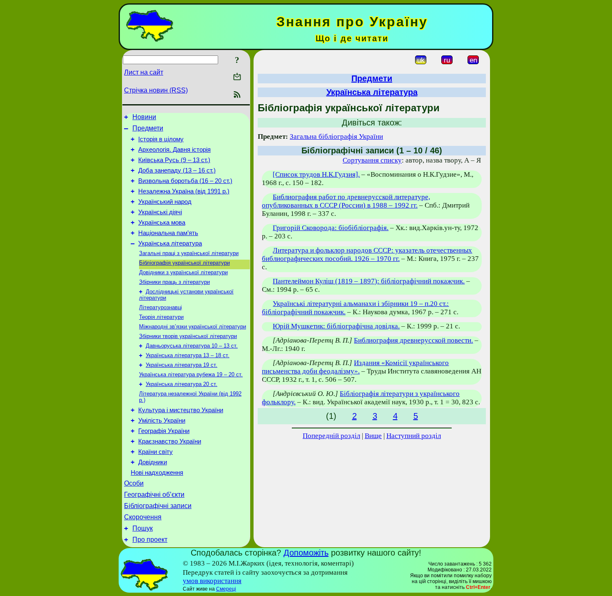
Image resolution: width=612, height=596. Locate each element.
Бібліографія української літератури (184, 263)
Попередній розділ (331, 436)
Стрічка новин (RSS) (156, 90)
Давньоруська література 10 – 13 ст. (192, 346)
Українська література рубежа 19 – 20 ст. (191, 374)
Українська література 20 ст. (181, 384)
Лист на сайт (143, 72)
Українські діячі (160, 212)
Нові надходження (157, 472)
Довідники (152, 462)
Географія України (163, 431)
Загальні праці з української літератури (189, 253)
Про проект (149, 539)
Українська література (170, 243)
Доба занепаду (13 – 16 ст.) (177, 170)
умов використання (212, 581)
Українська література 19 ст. (181, 365)
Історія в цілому (161, 139)
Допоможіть (306, 552)
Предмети (147, 128)
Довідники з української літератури (183, 272)
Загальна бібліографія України (336, 136)
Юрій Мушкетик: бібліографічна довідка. (336, 326)
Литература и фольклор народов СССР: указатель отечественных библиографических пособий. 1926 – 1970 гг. (367, 254)
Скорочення (143, 517)
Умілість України (161, 420)
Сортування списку (372, 160)
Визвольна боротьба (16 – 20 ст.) (185, 181)
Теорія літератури (161, 317)
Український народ (165, 201)
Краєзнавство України (169, 441)
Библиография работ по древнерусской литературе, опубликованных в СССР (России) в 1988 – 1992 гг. (346, 201)
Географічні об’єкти (154, 494)
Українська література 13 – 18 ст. (187, 355)
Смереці (226, 589)
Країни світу (155, 451)
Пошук (142, 528)
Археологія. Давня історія (174, 149)
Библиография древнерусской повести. (413, 340)
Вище (373, 436)
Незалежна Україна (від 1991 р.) (183, 191)
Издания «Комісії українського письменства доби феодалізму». (355, 367)
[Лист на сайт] (237, 77)
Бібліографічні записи (158, 505)
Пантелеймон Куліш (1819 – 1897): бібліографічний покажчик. (369, 281)
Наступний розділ (413, 436)
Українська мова (161, 222)
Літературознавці (160, 307)
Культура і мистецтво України (180, 410)
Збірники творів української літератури (188, 336)
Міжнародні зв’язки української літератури (192, 326)
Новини (144, 116)
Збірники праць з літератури (174, 282)
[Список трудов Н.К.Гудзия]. (316, 174)
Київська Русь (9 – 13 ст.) (174, 160)
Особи (134, 483)
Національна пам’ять (168, 233)
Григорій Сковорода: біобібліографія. (330, 228)
